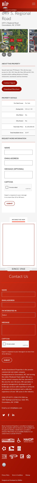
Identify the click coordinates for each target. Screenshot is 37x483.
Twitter (4, 415)
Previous (4, 54)
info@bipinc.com (16, 408)
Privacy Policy (5, 475)
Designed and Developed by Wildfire (12, 480)
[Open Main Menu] (33, 4)
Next (9, 54)
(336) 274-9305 (19, 397)
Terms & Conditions (17, 475)
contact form (5, 433)
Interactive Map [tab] (18, 220)
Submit (10, 203)
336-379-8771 (17, 433)
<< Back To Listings (10, 10)
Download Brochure (12, 89)
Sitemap (28, 475)
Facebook (9, 415)
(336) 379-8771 (7, 397)
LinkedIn (13, 415)
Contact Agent (9, 82)
